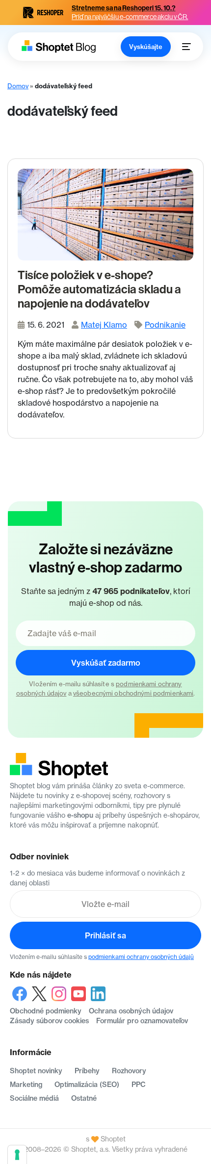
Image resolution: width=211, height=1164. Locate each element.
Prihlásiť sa (105, 935)
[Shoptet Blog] (58, 46)
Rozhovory (129, 1070)
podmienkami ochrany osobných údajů (141, 956)
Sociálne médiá (34, 1098)
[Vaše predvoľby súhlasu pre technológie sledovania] (17, 1154)
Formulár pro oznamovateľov (142, 1020)
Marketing (26, 1084)
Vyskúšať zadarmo (105, 663)
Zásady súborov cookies (49, 1020)
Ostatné (84, 1098)
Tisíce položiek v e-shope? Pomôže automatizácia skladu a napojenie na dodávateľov (99, 289)
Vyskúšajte (145, 47)
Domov (17, 86)
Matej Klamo (104, 325)
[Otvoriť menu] (186, 46)
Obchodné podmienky (45, 1011)
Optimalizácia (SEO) (86, 1084)
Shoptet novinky (36, 1070)
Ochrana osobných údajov (131, 1011)
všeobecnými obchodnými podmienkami (133, 693)
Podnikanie (165, 325)
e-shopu (80, 815)
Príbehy (87, 1070)
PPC (139, 1084)
